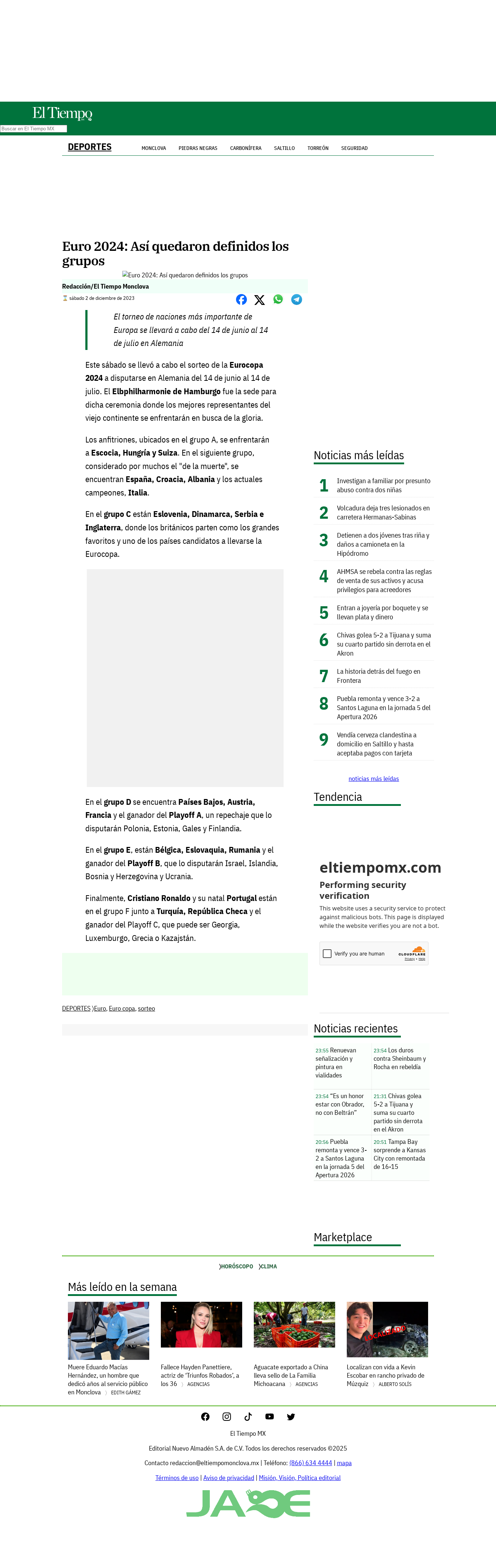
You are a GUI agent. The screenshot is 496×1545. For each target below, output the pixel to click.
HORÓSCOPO (237, 1266)
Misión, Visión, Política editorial (300, 1477)
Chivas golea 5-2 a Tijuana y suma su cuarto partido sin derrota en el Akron (384, 643)
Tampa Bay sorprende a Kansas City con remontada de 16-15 (400, 1154)
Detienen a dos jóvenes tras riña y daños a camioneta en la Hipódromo (383, 544)
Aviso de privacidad (228, 1477)
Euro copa (122, 1008)
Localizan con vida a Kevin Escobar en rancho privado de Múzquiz (385, 1375)
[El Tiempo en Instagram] (233, 1418)
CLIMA (269, 1266)
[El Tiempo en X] (291, 1418)
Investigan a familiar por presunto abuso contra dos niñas (384, 485)
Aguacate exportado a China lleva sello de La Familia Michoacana (291, 1375)
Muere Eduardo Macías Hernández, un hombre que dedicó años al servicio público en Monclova (108, 1379)
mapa (344, 1463)
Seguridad (354, 148)
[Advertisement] (248, 51)
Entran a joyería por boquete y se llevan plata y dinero (382, 612)
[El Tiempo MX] (62, 119)
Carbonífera (245, 148)
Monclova (154, 148)
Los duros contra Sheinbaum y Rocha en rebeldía (400, 1058)
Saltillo (284, 148)
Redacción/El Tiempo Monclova (105, 286)
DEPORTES (89, 146)
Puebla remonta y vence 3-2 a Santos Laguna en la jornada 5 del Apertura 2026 (384, 707)
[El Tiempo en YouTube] (275, 1418)
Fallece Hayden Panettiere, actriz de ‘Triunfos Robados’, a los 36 (200, 1375)
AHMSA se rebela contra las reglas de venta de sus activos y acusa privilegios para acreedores (384, 580)
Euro (100, 1008)
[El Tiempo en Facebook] (211, 1418)
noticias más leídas (374, 778)
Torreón (318, 148)
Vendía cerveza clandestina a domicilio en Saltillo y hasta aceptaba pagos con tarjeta (376, 743)
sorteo (146, 1008)
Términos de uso (177, 1477)
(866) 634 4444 (310, 1463)
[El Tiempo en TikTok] (254, 1418)
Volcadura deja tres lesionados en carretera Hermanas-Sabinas (383, 512)
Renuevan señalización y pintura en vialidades (336, 1062)
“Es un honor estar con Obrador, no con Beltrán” (340, 1104)
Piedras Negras (198, 148)
